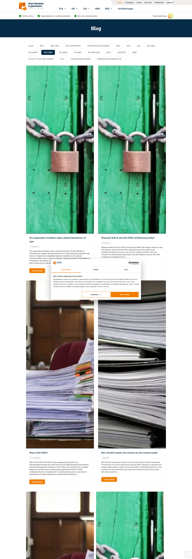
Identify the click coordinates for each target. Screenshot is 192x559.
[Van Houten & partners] (31, 7)
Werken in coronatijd (109, 59)
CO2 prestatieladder (98, 46)
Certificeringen (125, 8)
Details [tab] (96, 269)
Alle (30, 46)
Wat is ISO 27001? (38, 452)
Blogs (120, 2)
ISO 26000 (32, 52)
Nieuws (122, 52)
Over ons (148, 2)
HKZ (107, 8)
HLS (128, 46)
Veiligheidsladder (81, 59)
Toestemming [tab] (66, 269)
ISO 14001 (151, 46)
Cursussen (129, 2)
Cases (139, 2)
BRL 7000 (55, 46)
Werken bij (159, 2)
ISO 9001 (77, 52)
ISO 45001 (63, 52)
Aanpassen (94, 294)
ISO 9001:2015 (94, 52)
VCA (61, 8)
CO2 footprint (73, 46)
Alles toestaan (125, 294)
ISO (73, 8)
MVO (108, 52)
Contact (169, 2)
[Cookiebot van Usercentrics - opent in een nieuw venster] (130, 263)
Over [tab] (126, 269)
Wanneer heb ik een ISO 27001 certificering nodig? (128, 237)
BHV (42, 46)
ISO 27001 (48, 52)
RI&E (97, 8)
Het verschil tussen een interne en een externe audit (129, 452)
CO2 (85, 8)
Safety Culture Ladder (40, 59)
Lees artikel (37, 270)
